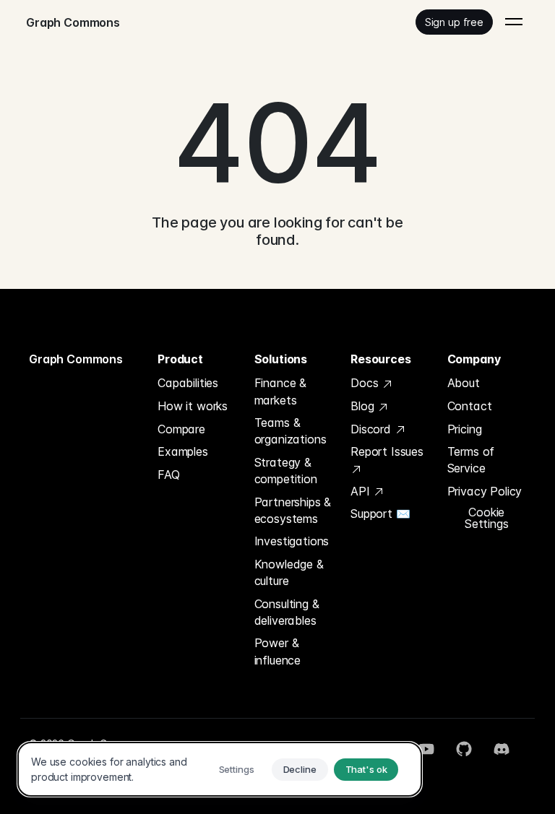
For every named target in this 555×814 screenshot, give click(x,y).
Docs (366, 383)
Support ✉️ (380, 513)
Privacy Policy (484, 491)
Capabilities (188, 383)
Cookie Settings (487, 518)
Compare (181, 429)
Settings (236, 769)
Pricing (464, 429)
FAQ (169, 474)
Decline (300, 769)
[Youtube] (426, 749)
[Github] (464, 749)
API (361, 491)
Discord (372, 429)
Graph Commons (76, 359)
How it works (193, 406)
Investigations (292, 541)
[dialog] (219, 769)
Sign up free (454, 22)
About (463, 383)
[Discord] (502, 749)
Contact (469, 406)
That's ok (366, 769)
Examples (183, 451)
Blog (363, 406)
